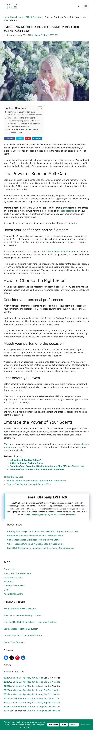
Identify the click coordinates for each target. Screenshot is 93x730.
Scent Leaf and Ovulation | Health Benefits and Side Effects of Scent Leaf (47, 466)
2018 (6, 711)
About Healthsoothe (13, 594)
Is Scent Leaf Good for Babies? (25, 460)
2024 (6, 686)
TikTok (53, 515)
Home (6, 17)
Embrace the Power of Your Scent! (22, 129)
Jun (33, 678)
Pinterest (61, 515)
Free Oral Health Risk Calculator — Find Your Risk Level (31, 622)
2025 (6, 682)
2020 (6, 702)
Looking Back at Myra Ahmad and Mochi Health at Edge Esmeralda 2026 (42, 531)
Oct (49, 682)
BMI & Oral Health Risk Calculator (20, 608)
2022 (6, 694)
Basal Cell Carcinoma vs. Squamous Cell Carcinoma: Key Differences (40, 548)
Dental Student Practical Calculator (21, 629)
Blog (13, 17)
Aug (41, 678)
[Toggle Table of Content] (39, 108)
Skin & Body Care (34, 17)
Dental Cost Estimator (14, 642)
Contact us (9, 569)
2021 (6, 698)
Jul (37, 678)
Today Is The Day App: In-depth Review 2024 (28, 484)
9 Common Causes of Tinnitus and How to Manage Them (35, 535)
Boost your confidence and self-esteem (26, 115)
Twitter (26, 515)
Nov (54, 682)
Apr (24, 678)
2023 (6, 690)
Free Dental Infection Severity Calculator (23, 615)
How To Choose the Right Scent (21, 118)
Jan (12, 678)
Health (21, 17)
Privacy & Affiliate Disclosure (17, 573)
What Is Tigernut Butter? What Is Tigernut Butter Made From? (36, 480)
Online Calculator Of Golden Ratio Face (23, 635)
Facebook (35, 515)
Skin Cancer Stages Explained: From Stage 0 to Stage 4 (34, 540)
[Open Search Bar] (78, 6)
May (29, 678)
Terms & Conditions (13, 577)
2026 (6, 678)
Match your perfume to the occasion (25, 124)
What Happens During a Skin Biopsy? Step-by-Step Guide (35, 544)
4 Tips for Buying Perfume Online (27, 463)
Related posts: (16, 132)
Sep (45, 682)
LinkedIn (72, 515)
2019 (6, 706)
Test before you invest (20, 126)
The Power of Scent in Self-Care (21, 112)
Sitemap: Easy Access (14, 585)
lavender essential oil (67, 211)
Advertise (8, 581)
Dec (58, 682)
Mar (20, 678)
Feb (16, 678)
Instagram (44, 515)
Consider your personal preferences (25, 121)
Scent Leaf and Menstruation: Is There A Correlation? (37, 469)
